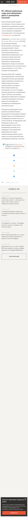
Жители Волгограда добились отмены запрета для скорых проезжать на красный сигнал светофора (12, 236)
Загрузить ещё (14, 256)
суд (17, 182)
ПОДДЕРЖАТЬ (14, 513)
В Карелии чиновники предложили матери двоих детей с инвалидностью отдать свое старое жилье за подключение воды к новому (13, 201)
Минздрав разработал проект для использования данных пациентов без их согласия (13, 213)
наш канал (19, 144)
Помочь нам (22, 2)
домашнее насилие (10, 182)
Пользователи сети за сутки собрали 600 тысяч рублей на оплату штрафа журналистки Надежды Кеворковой (12, 248)
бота (18, 148)
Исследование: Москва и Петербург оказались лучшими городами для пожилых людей (12, 225)
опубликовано (6, 35)
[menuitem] (2, 2)
